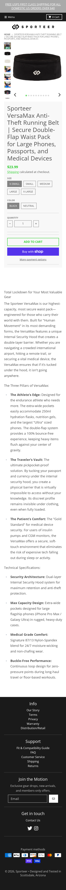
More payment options (33, 259)
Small (29, 183)
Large (13, 191)
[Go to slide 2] (28, 95)
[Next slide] (59, 95)
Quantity (12, 217)
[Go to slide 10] (48, 95)
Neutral (28, 205)
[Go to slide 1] (26, 95)
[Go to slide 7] (41, 95)
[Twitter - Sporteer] (29, 828)
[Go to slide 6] (38, 95)
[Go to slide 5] (36, 95)
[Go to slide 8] (43, 95)
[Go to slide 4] (33, 95)
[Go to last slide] (15, 95)
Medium (45, 183)
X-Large (28, 191)
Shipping (13, 172)
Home (7, 34)
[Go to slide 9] (46, 95)
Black (13, 205)
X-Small (15, 183)
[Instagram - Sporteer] (36, 828)
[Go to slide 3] (31, 95)
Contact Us (33, 820)
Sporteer (21, 871)
